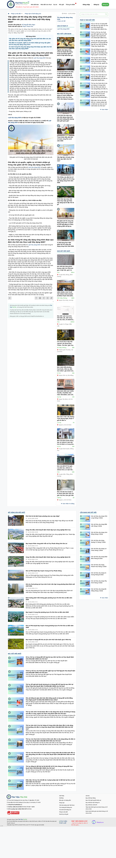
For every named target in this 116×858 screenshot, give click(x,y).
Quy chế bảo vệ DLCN (91, 804)
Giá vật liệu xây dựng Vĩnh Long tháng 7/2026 (99, 517)
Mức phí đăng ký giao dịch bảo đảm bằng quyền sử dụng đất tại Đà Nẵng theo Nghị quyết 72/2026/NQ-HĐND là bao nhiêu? (99, 52)
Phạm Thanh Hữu (28, 26)
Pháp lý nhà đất (16, 13)
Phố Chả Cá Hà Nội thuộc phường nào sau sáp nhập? (43, 516)
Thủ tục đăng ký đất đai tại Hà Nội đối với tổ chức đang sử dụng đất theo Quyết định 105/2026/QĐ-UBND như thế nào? (99, 94)
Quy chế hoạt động (91, 798)
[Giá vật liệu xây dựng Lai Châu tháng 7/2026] (85, 551)
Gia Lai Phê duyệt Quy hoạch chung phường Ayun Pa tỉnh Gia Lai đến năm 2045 (49, 626)
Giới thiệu (61, 795)
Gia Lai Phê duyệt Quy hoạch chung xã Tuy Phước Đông (44, 571)
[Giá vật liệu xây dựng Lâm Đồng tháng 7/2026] (85, 534)
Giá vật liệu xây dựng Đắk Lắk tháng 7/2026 (99, 525)
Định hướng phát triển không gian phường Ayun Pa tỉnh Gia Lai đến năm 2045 (49, 598)
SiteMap (61, 798)
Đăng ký (96, 4)
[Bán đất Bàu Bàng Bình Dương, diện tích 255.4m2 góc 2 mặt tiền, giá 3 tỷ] (65, 264)
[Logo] (11, 5)
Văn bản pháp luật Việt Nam (66, 805)
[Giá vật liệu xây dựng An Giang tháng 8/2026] (85, 575)
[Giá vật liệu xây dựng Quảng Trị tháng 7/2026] (85, 542)
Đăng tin (105, 4)
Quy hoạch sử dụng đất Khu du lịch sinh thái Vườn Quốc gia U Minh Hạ (48, 639)
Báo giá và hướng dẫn (65, 800)
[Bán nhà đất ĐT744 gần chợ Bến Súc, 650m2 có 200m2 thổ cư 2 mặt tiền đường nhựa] (65, 464)
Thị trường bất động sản (65, 807)
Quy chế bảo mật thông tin (93, 802)
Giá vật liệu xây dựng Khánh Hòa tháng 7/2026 (98, 565)
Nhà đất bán (35, 4)
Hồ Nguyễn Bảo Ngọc (28, 24)
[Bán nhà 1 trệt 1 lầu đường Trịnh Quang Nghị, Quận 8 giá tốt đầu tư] (65, 415)
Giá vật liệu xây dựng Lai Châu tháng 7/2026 (98, 549)
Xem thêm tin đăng (68, 503)
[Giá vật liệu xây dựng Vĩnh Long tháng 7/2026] (85, 518)
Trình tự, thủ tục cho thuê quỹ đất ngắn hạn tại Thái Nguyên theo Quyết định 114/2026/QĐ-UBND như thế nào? (99, 35)
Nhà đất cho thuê (46, 4)
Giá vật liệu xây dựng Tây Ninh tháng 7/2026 (99, 582)
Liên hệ (87, 795)
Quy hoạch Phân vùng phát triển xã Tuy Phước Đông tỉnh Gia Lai (46, 543)
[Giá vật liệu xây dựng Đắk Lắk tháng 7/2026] (85, 526)
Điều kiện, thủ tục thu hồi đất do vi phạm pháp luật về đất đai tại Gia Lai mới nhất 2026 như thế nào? (99, 103)
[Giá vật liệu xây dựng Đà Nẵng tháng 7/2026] (85, 591)
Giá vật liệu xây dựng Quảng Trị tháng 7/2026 (98, 541)
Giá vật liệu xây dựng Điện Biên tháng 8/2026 (99, 557)
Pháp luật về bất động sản (33, 13)
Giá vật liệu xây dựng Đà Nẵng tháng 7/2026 (98, 590)
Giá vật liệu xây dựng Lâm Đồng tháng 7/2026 (99, 533)
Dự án (55, 4)
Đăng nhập (86, 4)
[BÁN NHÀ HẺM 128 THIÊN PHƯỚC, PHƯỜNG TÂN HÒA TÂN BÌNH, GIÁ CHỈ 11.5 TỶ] (65, 389)
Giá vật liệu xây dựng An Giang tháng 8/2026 (98, 573)
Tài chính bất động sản (65, 809)
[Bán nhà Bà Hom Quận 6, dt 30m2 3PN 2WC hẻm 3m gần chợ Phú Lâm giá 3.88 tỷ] (65, 490)
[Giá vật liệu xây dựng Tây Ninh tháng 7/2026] (85, 583)
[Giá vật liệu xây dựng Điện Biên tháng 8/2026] (85, 559)
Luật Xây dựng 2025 (39, 58)
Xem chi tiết (61, 21)
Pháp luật (61, 802)
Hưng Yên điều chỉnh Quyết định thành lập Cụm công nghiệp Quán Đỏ (48, 557)
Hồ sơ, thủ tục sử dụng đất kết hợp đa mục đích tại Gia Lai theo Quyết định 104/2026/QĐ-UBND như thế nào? (99, 26)
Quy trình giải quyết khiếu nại (93, 800)
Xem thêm (105, 109)
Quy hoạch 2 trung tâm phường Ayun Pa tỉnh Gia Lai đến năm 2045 (47, 612)
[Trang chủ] (8, 13)
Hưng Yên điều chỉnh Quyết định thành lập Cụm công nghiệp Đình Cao (48, 530)
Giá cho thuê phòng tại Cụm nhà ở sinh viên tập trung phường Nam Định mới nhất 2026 (50, 585)
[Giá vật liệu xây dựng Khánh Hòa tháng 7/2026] (85, 567)
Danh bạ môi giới (63, 814)
